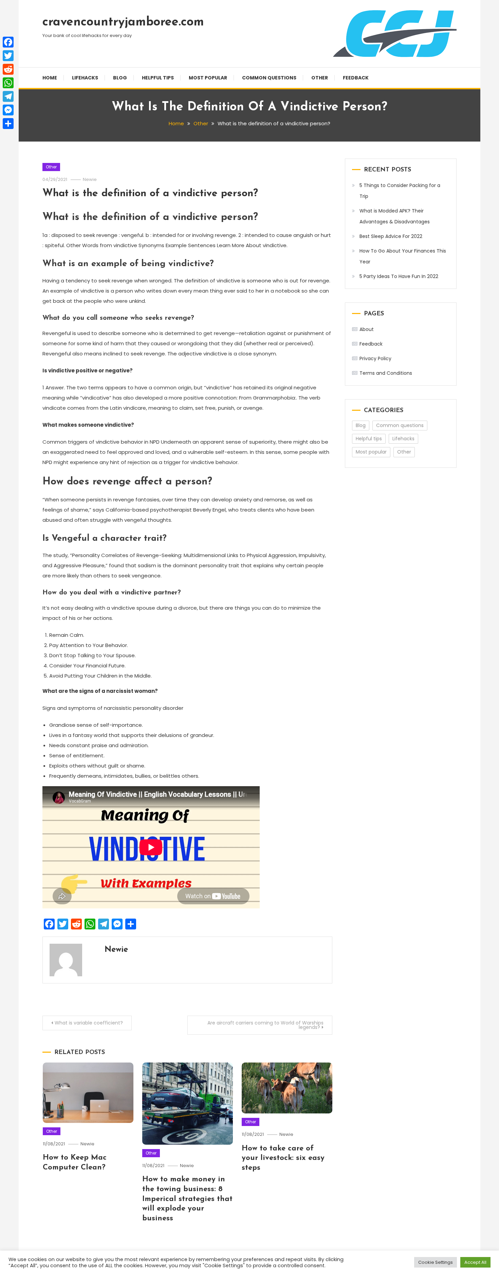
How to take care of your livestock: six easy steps (283, 1158)
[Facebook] (8, 42)
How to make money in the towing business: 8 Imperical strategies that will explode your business (187, 1199)
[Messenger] (8, 110)
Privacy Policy (375, 358)
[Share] (8, 123)
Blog (120, 77)
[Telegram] (8, 96)
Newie (90, 179)
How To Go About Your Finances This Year (402, 256)
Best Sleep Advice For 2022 (390, 236)
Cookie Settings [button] (435, 1262)
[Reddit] (8, 69)
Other (319, 77)
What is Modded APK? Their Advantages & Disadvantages (394, 216)
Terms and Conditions (385, 373)
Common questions (269, 77)
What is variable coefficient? (89, 1022)
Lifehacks (85, 77)
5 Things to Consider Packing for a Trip (399, 191)
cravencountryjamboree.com (123, 22)
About (366, 329)
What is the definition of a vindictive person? (150, 193)
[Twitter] (8, 55)
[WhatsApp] (8, 83)
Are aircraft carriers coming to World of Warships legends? (265, 1025)
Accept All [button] (475, 1262)
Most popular (208, 77)
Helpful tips (158, 77)
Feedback (356, 77)
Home (49, 77)
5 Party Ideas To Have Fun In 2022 (398, 276)
